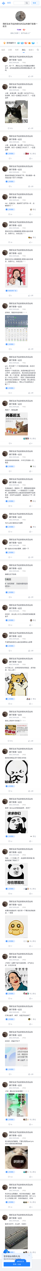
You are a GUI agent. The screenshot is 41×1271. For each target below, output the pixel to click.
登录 (34, 3)
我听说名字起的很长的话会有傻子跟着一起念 (21, 58)
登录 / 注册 (17, 1264)
